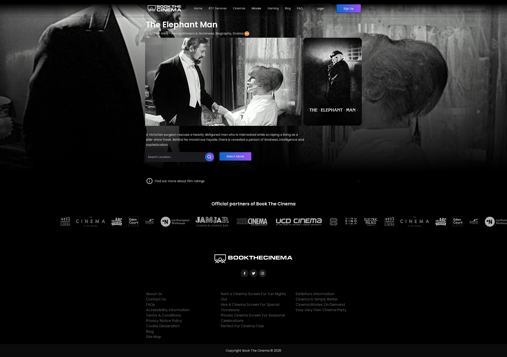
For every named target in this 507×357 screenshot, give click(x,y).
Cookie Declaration (163, 325)
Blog (288, 8)
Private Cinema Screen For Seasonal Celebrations (253, 318)
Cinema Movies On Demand (320, 304)
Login (320, 9)
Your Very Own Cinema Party (321, 309)
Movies (256, 8)
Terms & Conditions (163, 315)
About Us (154, 293)
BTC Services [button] (218, 8)
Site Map (153, 336)
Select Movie (235, 156)
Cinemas (239, 8)
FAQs (150, 304)
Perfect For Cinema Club (242, 325)
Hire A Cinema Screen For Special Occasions (250, 307)
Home (198, 8)
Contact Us (156, 299)
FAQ (300, 8)
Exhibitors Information (315, 293)
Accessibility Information (168, 309)
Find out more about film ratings (179, 181)
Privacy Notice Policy (164, 320)
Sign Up (349, 9)
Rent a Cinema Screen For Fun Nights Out (253, 296)
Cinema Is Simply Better (317, 299)
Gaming (273, 8)
